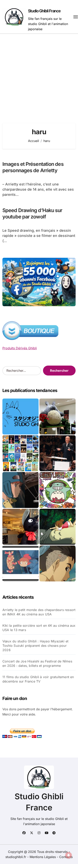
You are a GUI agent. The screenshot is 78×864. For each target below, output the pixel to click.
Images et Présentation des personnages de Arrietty (33, 167)
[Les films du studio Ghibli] (20, 416)
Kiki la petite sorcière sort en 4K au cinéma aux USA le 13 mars (39, 628)
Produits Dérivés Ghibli (19, 348)
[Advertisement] (39, 74)
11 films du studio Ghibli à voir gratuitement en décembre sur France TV (38, 679)
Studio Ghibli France (44, 11)
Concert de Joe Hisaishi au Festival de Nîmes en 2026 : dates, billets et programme (37, 663)
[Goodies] (20, 563)
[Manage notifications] (68, 855)
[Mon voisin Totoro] (57, 527)
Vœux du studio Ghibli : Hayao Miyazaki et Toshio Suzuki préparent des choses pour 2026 (35, 645)
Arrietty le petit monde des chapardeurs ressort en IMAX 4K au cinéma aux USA (38, 612)
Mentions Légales (43, 857)
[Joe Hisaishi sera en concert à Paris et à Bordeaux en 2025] (57, 453)
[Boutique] (20, 453)
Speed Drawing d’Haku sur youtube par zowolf (32, 213)
